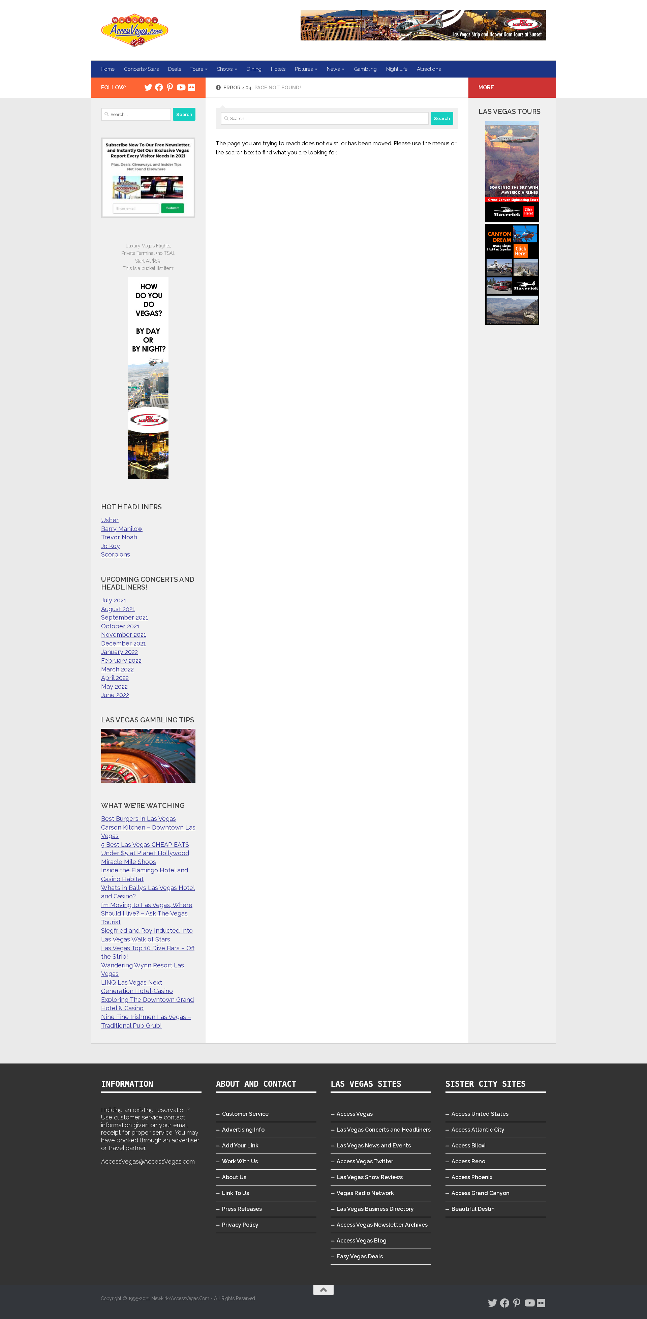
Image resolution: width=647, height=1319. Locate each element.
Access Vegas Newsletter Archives (382, 1225)
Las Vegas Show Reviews (370, 1177)
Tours (196, 69)
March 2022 (117, 669)
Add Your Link (240, 1145)
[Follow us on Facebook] (159, 87)
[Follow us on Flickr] (191, 87)
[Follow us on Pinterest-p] (170, 87)
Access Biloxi (469, 1145)
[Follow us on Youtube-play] (181, 87)
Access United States (480, 1114)
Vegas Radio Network (365, 1193)
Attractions (429, 69)
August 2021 (118, 608)
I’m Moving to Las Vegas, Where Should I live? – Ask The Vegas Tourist (146, 913)
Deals (174, 69)
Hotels (278, 69)
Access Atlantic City (478, 1130)
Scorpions (115, 554)
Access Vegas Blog (362, 1240)
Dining (254, 69)
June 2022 (115, 694)
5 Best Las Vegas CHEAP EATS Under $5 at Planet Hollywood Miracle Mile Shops (145, 853)
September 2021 (124, 617)
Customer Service (245, 1114)
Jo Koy (110, 545)
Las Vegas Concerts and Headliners (384, 1130)
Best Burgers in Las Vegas (138, 818)
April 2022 (115, 677)
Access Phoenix (472, 1177)
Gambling (365, 69)
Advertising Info (243, 1130)
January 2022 (119, 651)
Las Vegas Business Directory (375, 1209)
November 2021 (123, 634)
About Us (234, 1177)
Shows (225, 69)
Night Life (396, 69)
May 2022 (114, 686)
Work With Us (240, 1161)
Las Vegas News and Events (374, 1145)
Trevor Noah (119, 537)
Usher (110, 519)
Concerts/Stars (141, 69)
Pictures (304, 69)
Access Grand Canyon (481, 1193)
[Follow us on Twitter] (148, 87)
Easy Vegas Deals (360, 1256)
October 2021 (120, 626)
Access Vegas (355, 1114)
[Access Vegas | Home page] (134, 30)
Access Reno (468, 1161)
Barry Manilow (122, 528)
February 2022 (121, 660)
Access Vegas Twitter (365, 1161)
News (333, 69)
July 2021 (113, 600)
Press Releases (242, 1209)
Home (108, 69)
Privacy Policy (240, 1225)
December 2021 (123, 643)
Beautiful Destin (473, 1209)
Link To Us (235, 1193)
